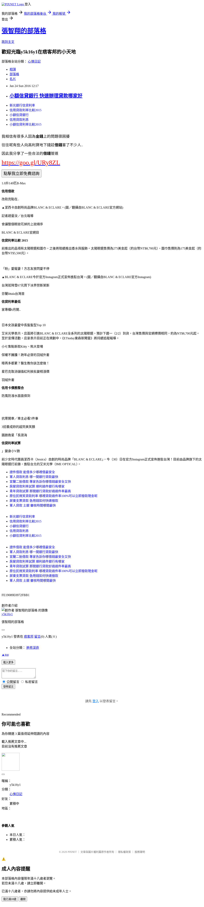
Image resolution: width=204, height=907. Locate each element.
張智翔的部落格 (24, 30)
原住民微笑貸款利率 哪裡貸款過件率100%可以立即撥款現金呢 (53, 496)
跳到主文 (8, 42)
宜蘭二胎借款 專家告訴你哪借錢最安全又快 (40, 481)
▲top (5, 654)
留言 (37, 636)
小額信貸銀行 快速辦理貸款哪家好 (46, 95)
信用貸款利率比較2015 (25, 110)
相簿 (13, 69)
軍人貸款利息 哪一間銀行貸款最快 (34, 477)
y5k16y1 (7, 614)
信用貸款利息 (19, 119)
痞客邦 (28, 636)
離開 (23, 899)
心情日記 (34, 61)
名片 (13, 79)
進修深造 (32, 647)
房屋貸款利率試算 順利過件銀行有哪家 (37, 486)
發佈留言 (8, 686)
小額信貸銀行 (19, 115)
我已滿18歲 (9, 899)
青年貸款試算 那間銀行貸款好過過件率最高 (40, 491)
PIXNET (72, 851)
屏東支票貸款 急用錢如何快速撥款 (34, 500)
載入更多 (8, 662)
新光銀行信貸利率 (22, 105)
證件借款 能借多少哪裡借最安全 (32, 472)
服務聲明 (140, 851)
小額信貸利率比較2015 (25, 124)
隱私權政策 (124, 851)
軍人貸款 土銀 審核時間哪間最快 (33, 505)
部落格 (14, 74)
